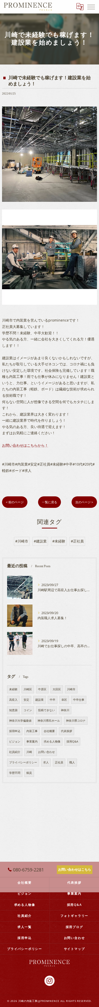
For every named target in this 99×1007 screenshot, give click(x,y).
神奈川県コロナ (76, 720)
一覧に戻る (49, 502)
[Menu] (91, 6)
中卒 (52, 699)
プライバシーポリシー (23, 762)
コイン (28, 710)
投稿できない (46, 710)
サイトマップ (74, 949)
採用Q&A (72, 741)
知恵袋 (13, 710)
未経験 (13, 689)
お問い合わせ (46, 752)
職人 (72, 762)
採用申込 (14, 731)
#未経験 (58, 541)
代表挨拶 (66, 731)
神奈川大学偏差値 (20, 720)
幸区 (64, 699)
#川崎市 (21, 541)
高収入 (13, 699)
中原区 (42, 689)
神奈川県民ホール (49, 720)
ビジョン (14, 741)
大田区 (57, 689)
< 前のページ (15, 502)
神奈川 (65, 710)
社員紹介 (14, 752)
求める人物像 (52, 741)
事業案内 (32, 741)
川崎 (29, 752)
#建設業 (40, 541)
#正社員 (77, 541)
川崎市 (71, 689)
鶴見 (29, 773)
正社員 (59, 762)
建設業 (39, 699)
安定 (26, 699)
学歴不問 (14, 773)
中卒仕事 (78, 699)
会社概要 (49, 731)
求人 (46, 762)
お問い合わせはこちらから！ (25, 445)
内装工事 (32, 731)
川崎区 (28, 689)
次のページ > (84, 502)
